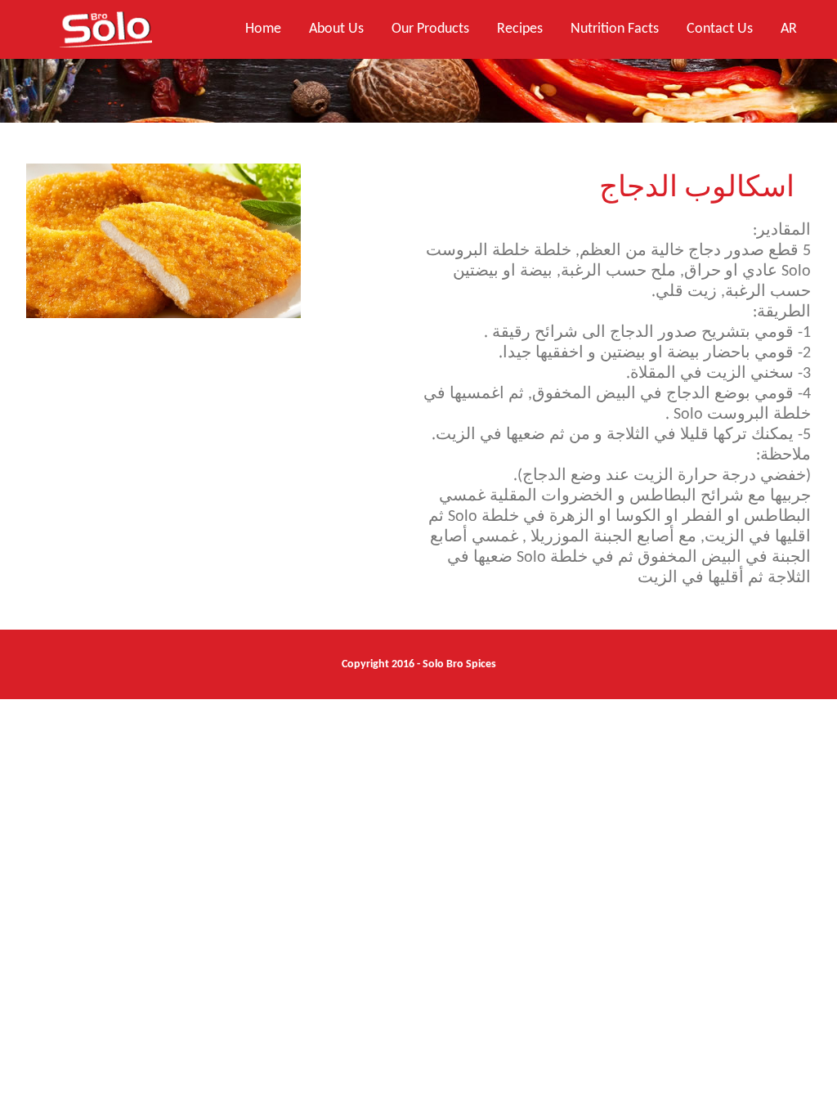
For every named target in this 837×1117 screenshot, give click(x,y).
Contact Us (720, 29)
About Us (336, 29)
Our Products (430, 29)
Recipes (520, 29)
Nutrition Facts (615, 29)
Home (263, 29)
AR (789, 29)
